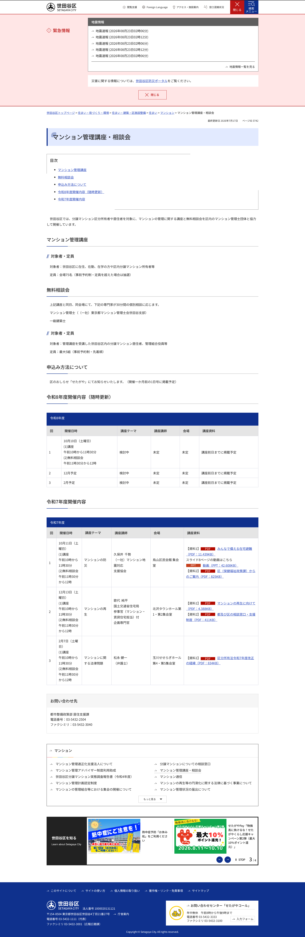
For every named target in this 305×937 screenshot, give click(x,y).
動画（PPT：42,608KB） (220, 565)
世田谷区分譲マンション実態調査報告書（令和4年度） (95, 776)
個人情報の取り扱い (127, 890)
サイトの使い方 (95, 890)
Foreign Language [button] (157, 7)
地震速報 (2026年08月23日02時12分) (122, 37)
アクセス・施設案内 (188, 7)
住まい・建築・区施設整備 (129, 113)
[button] (130, 7)
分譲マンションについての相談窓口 (185, 764)
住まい (153, 113)
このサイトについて (63, 890)
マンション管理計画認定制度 (76, 783)
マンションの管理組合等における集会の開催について (94, 789)
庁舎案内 (123, 914)
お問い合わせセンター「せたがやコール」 (221, 905)
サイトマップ (200, 890)
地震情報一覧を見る (242, 67)
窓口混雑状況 (216, 7)
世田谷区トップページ (61, 113)
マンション (167, 113)
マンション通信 (171, 776)
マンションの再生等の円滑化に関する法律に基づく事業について (206, 783)
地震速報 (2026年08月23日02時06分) (122, 31)
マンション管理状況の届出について (185, 789)
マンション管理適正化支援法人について (84, 764)
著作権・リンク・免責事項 (166, 890)
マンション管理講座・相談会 (180, 770)
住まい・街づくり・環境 (93, 113)
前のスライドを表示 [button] (222, 859)
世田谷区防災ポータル (152, 80)
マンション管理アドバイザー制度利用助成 (86, 770)
